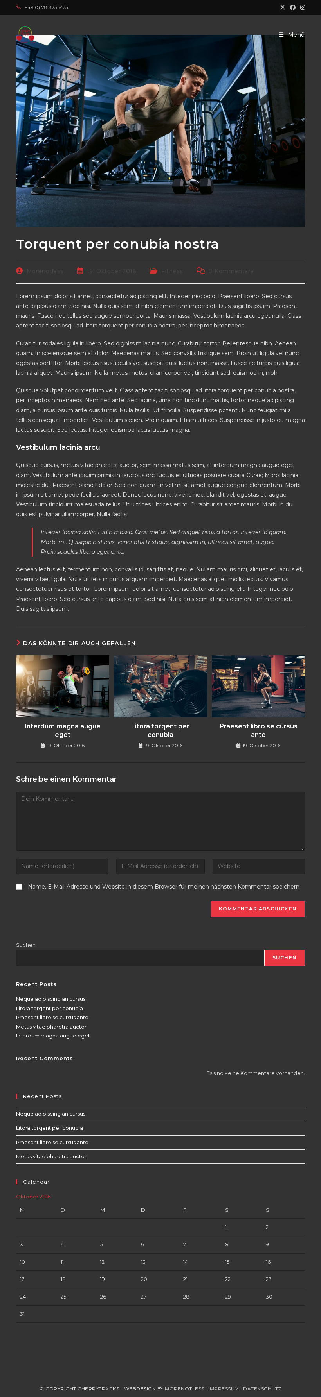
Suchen (26, 945)
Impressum (223, 1389)
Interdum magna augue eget (63, 731)
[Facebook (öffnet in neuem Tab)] (293, 7)
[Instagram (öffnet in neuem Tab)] (301, 7)
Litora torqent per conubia (160, 731)
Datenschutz (262, 1389)
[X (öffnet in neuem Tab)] (283, 7)
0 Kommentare (231, 271)
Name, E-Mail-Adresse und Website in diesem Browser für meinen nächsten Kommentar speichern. (164, 886)
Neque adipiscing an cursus (50, 999)
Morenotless (45, 271)
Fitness (171, 271)
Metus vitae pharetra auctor (51, 1026)
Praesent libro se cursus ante (259, 731)
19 (102, 1279)
